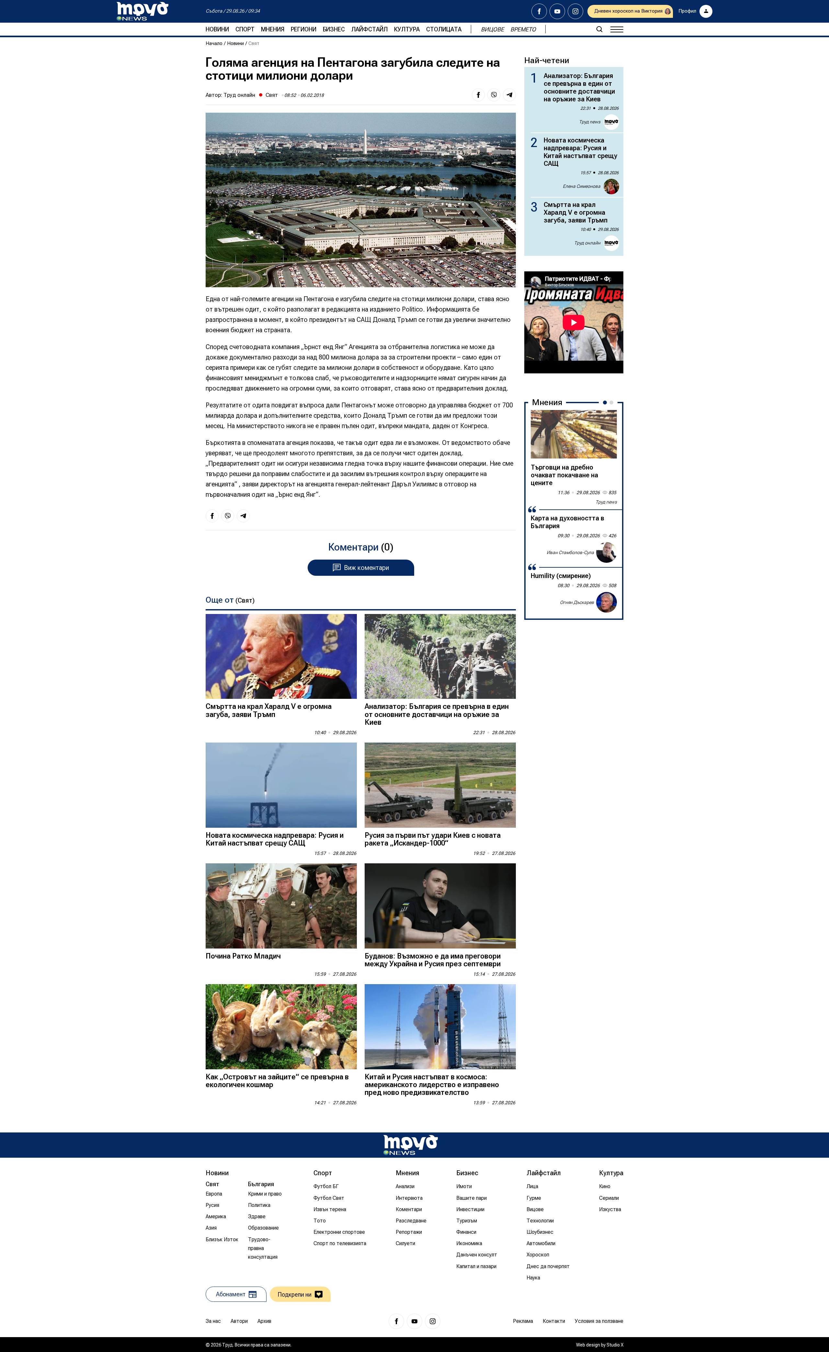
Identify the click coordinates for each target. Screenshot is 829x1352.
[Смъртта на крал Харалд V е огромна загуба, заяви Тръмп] (281, 656)
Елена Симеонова (581, 186)
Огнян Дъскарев (577, 602)
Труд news (589, 121)
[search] (599, 29)
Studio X (615, 1344)
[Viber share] (493, 94)
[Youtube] (557, 11)
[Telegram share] (509, 94)
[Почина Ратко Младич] (281, 906)
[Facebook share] (478, 94)
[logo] (142, 11)
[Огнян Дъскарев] (606, 602)
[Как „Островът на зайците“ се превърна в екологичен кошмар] (281, 1026)
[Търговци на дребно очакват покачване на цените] (574, 434)
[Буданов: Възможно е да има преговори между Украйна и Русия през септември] (440, 906)
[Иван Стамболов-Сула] (606, 552)
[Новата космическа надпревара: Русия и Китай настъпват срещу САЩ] (281, 785)
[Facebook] (539, 11)
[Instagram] (575, 11)
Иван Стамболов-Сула (570, 552)
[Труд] (410, 1145)
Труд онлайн (239, 95)
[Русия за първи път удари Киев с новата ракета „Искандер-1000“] (440, 785)
